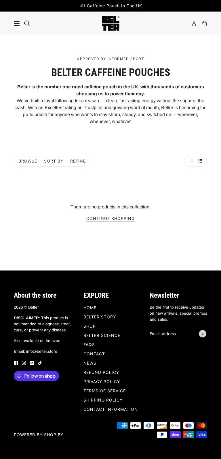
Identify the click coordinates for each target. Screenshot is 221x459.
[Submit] (202, 333)
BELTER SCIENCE (101, 335)
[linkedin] (32, 362)
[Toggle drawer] (17, 23)
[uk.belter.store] (110, 23)
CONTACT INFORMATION (110, 409)
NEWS (89, 363)
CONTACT (94, 353)
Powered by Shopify (38, 434)
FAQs (89, 344)
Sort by (53, 160)
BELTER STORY (99, 316)
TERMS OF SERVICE (104, 390)
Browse (27, 160)
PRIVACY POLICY (101, 381)
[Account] (194, 23)
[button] (190, 161)
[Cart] (204, 23)
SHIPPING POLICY (103, 400)
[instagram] (24, 362)
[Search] (27, 23)
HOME (89, 307)
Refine (78, 160)
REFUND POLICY (101, 372)
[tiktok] (40, 362)
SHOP (89, 326)
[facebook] (16, 362)
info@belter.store (41, 351)
